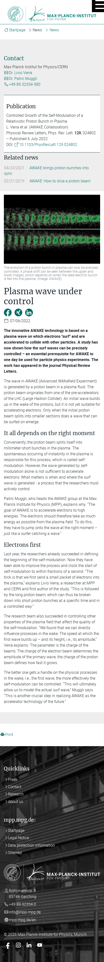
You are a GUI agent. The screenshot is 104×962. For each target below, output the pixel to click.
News (54, 30)
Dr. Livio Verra (20, 72)
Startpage (17, 30)
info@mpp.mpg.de (25, 912)
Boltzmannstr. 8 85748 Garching (22, 893)
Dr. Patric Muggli (23, 78)
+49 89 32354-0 (22, 904)
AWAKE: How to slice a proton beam (60, 181)
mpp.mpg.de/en (22, 919)
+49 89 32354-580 (24, 84)
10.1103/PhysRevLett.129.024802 (48, 144)
